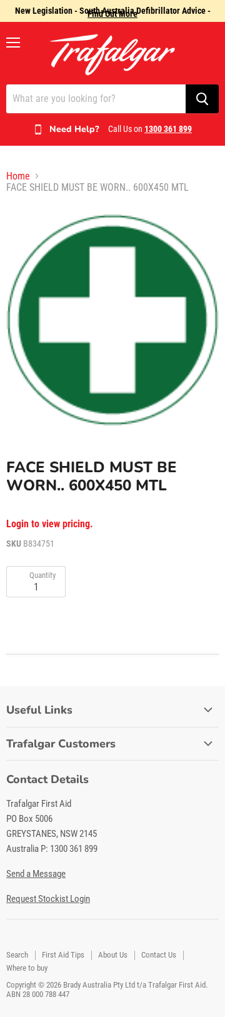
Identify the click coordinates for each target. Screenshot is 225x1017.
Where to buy (27, 968)
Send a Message (36, 873)
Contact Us (158, 954)
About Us (113, 954)
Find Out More (113, 14)
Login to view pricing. (49, 524)
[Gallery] (112, 318)
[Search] (202, 98)
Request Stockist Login (48, 898)
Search (17, 954)
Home (18, 176)
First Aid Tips (63, 954)
